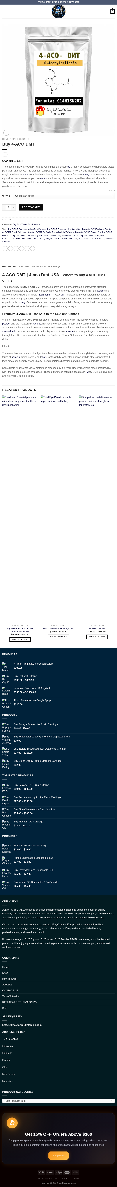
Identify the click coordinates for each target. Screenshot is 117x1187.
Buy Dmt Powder (97, 628)
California (7, 1046)
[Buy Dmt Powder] (97, 509)
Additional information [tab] (32, 266)
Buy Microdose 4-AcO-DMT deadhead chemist (20, 630)
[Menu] (4, 11)
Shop (5, 973)
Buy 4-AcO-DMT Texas (68, 235)
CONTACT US (10, 990)
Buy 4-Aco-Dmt (74, 229)
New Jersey (8, 1074)
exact (100, 290)
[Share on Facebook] (10, 248)
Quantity (6, 196)
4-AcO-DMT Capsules (17, 229)
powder (6, 323)
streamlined (8, 331)
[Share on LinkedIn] (32, 248)
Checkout (66, 1178)
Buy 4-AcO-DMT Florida (85, 232)
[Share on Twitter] (16, 248)
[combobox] (58, 1101)
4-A (87, 372)
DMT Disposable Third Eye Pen (58, 628)
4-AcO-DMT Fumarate (56, 229)
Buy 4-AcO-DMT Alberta (93, 229)
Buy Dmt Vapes (20, 224)
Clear (112, 191)
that (43, 357)
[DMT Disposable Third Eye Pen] (58, 509)
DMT (63, 294)
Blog (4, 1008)
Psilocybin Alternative (67, 238)
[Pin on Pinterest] (27, 248)
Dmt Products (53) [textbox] (56, 1101)
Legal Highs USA (49, 238)
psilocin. (15, 357)
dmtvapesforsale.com (31, 238)
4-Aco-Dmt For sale (37, 229)
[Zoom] (6, 133)
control (44, 178)
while (25, 174)
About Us (7, 984)
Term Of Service (11, 996)
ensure (70, 331)
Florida (6, 1060)
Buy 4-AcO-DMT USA (89, 235)
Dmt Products (20, 139)
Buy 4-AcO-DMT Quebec (46, 235)
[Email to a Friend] (21, 248)
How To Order (9, 979)
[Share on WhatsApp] (5, 248)
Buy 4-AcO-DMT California (39, 232)
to (69, 166)
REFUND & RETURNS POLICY (19, 1002)
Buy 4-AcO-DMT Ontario (23, 235)
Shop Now (58, 1155)
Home (5, 139)
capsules (36, 323)
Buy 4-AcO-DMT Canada (63, 232)
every (86, 174)
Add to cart (31, 207)
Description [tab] (9, 266)
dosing (21, 302)
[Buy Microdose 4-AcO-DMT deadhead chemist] (20, 509)
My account (51, 1178)
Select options (20, 639)
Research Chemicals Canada (91, 238)
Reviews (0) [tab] (54, 266)
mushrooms (44, 294)
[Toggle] (113, 973)
